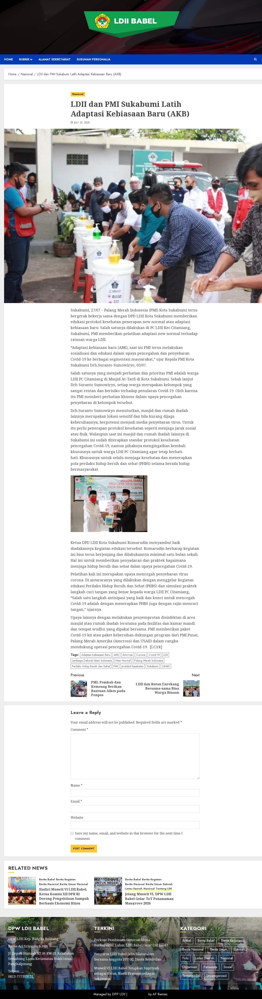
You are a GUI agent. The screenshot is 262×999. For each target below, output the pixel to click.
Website (77, 817)
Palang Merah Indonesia (148, 660)
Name (76, 785)
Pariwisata (210, 967)
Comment (79, 729)
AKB (116, 655)
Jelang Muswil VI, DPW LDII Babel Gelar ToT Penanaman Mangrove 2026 (149, 898)
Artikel (186, 940)
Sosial (228, 967)
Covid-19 (154, 655)
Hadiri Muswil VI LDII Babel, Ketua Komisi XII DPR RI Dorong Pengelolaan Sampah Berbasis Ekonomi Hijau (64, 896)
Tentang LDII (164, 889)
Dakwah (168, 884)
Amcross (127, 655)
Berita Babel (47, 879)
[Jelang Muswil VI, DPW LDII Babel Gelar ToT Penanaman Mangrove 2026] (108, 891)
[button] (255, 59)
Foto (185, 958)
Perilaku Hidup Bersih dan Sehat (91, 666)
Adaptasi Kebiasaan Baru (95, 655)
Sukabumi (152, 666)
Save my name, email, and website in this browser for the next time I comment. (129, 836)
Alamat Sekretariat (54, 59)
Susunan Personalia (93, 59)
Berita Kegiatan (66, 879)
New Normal (123, 660)
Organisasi (189, 967)
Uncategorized (217, 975)
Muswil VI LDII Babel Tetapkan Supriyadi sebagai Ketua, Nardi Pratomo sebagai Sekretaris (126, 973)
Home (8, 59)
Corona (140, 655)
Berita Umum (68, 884)
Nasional (78, 94)
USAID (166, 666)
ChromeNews (137, 994)
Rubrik (24, 59)
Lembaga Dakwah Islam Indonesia (92, 660)
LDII (165, 655)
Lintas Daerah (133, 889)
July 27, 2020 (82, 122)
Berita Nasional (49, 884)
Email (76, 801)
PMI (115, 666)
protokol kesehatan (132, 666)
